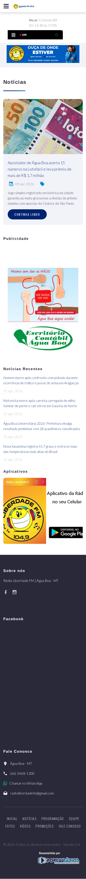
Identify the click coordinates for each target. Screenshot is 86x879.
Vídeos (25, 826)
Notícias (29, 818)
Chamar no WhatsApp (25, 783)
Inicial (12, 818)
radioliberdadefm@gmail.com (32, 793)
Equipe (74, 818)
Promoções (45, 826)
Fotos (10, 826)
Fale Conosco (70, 826)
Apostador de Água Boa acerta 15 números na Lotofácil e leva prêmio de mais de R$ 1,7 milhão (39, 169)
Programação (52, 818)
